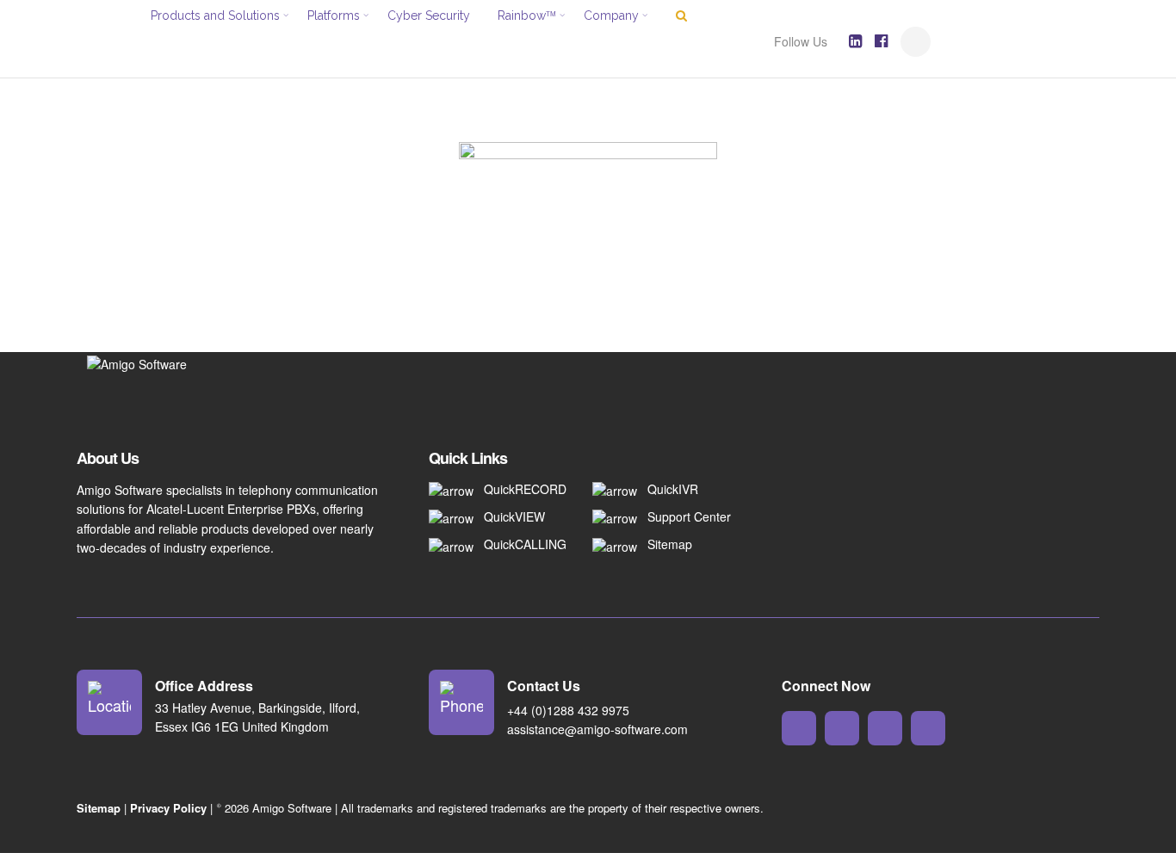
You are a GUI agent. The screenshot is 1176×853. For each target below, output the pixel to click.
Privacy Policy (168, 808)
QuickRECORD (525, 489)
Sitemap (669, 544)
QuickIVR (672, 489)
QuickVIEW (514, 516)
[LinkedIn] (855, 41)
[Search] (916, 42)
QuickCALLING (525, 544)
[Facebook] (881, 41)
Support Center (689, 516)
